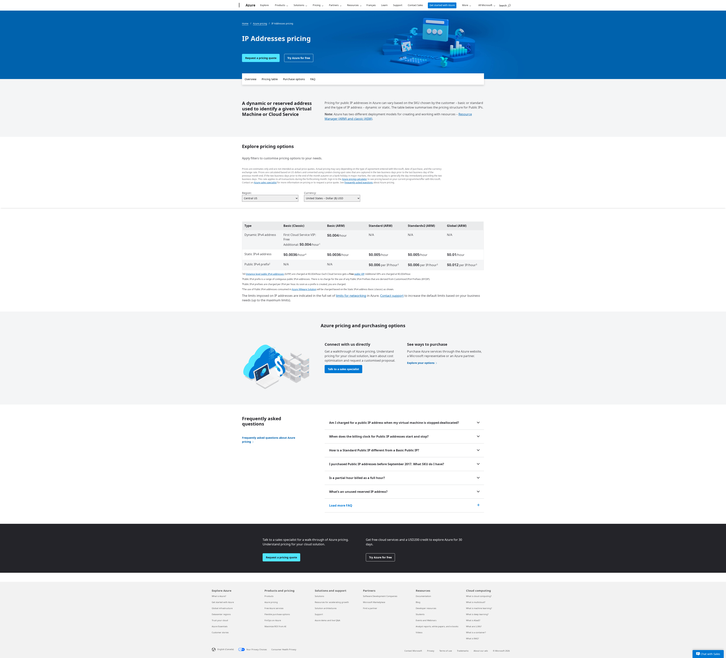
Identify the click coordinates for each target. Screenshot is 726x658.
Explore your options (420, 363)
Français (371, 5)
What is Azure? (219, 596)
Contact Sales (415, 5)
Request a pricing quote (260, 58)
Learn (384, 5)
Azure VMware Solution (304, 289)
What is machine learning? (479, 608)
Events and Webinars (426, 620)
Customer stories (220, 632)
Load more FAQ (340, 505)
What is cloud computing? (479, 596)
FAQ (312, 79)
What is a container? (476, 632)
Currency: (310, 193)
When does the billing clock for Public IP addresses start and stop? (379, 436)
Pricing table (270, 79)
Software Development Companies (380, 596)
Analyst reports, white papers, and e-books (437, 626)
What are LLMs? (474, 626)
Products (280, 5)
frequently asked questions (358, 182)
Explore (264, 5)
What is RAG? (472, 638)
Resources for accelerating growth (332, 602)
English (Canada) (225, 649)
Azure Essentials (219, 626)
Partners (334, 5)
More (465, 5)
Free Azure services (273, 608)
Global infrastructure (222, 608)
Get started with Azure (442, 5)
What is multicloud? (475, 602)
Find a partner (370, 608)
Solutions (299, 5)
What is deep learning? (477, 614)
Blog (418, 602)
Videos (419, 632)
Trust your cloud (220, 620)
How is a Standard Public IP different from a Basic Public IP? (374, 450)
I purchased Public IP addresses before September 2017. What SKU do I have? (386, 464)
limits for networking (351, 296)
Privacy (430, 650)
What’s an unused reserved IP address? (358, 492)
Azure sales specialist (265, 182)
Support (397, 5)
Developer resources (426, 608)
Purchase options (294, 79)
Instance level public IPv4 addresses (265, 274)
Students (420, 614)
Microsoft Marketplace (374, 602)
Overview (250, 79)
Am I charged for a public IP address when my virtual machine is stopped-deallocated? (394, 423)
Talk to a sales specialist (343, 369)
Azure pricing (271, 602)
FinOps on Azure (272, 620)
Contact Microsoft (413, 650)
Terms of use (445, 650)
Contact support (392, 296)
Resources (353, 5)
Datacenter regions (221, 614)
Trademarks (462, 650)
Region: (247, 193)
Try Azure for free (298, 58)
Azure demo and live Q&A (327, 620)
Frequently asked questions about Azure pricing (268, 439)
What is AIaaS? (473, 620)
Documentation (423, 596)
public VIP (359, 274)
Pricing (316, 5)
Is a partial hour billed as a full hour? (357, 478)
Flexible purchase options (277, 614)
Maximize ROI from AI (275, 626)
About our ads (481, 650)
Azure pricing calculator (354, 179)
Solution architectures (326, 608)
